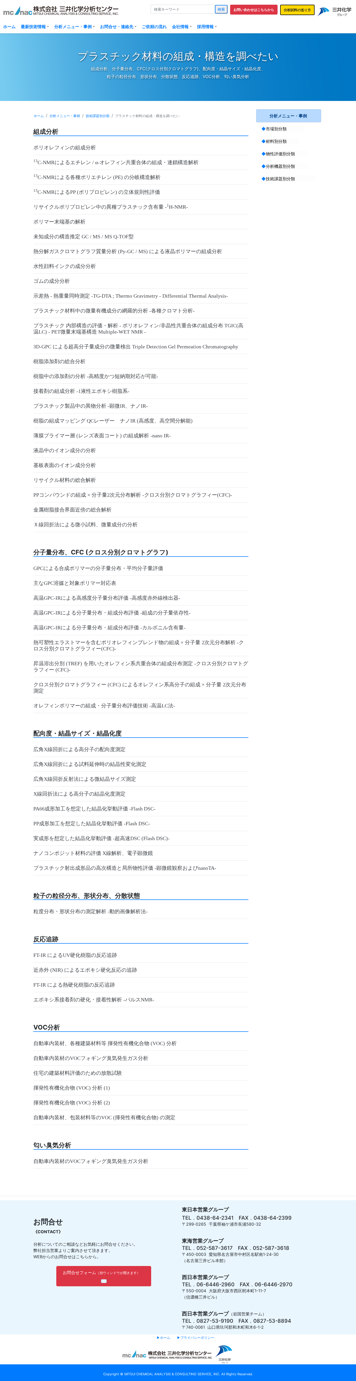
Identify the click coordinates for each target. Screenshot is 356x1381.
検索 (221, 9)
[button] (254, 10)
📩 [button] (100, 1276)
